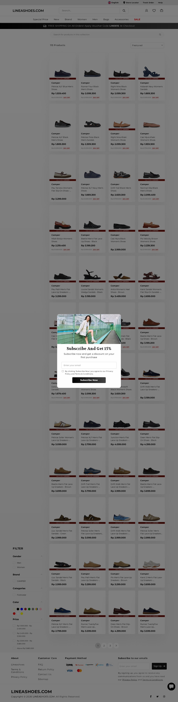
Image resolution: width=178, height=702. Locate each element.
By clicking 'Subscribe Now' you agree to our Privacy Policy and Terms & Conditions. (89, 372)
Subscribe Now (89, 380)
